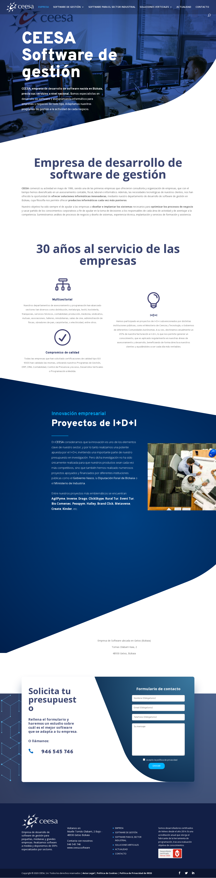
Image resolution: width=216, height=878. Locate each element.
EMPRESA (43, 7)
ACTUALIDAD (184, 7)
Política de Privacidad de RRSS (136, 873)
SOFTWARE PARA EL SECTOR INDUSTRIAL (111, 7)
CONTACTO (202, 7)
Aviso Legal (89, 873)
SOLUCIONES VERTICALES (154, 7)
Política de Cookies (107, 873)
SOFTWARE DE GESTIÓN (67, 7)
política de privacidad (166, 760)
